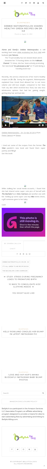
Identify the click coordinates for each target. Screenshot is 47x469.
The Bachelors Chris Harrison (15, 271)
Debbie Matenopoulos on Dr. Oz (16, 262)
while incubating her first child (29, 52)
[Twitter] (26, 3)
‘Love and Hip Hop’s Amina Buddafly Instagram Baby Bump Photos (23, 377)
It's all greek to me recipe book (16, 266)
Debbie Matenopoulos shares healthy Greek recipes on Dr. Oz (23, 28)
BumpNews (23, 23)
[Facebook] (22, 3)
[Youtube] (38, 3)
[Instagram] (30, 3)
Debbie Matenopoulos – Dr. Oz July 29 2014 (19, 132)
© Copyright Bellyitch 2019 (23, 462)
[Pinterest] (34, 3)
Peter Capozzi (7, 135)
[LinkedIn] (26, 254)
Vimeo (18, 135)
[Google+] (29, 254)
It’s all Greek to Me (21, 66)
